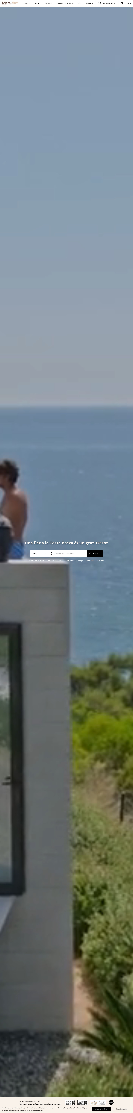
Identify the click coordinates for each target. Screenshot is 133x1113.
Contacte (89, 3)
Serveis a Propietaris (64, 3)
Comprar (26, 3)
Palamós (100, 561)
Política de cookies (36, 1110)
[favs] (121, 3)
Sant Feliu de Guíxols (54, 561)
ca (128, 3)
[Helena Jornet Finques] (9, 3)
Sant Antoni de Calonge (74, 561)
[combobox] (67, 553)
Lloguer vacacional (109, 3)
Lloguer (37, 3)
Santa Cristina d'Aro (36, 561)
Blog (79, 3)
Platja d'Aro (90, 561)
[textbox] (70, 553)
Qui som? (48, 3)
